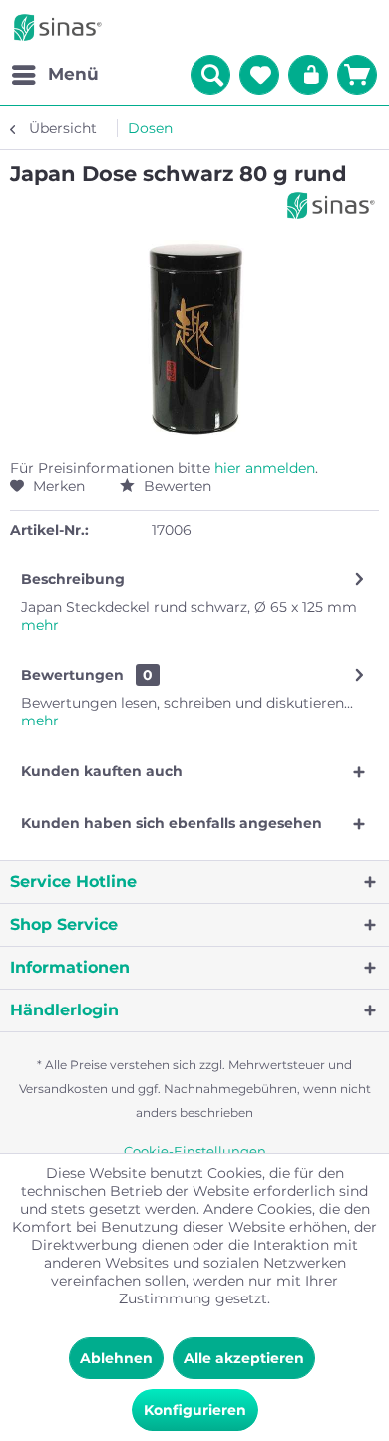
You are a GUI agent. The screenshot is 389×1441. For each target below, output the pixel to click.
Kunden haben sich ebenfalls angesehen (171, 823)
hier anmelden (264, 468)
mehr (40, 625)
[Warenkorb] (357, 75)
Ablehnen (116, 1358)
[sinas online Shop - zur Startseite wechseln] (58, 27)
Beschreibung (73, 579)
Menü (73, 74)
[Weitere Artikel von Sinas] (331, 205)
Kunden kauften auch (102, 771)
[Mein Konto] (308, 75)
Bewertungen (72, 675)
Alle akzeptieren (244, 1358)
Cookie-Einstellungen (195, 1151)
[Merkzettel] (259, 75)
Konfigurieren (195, 1410)
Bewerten (175, 486)
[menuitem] (54, 75)
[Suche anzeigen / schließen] (210, 75)
